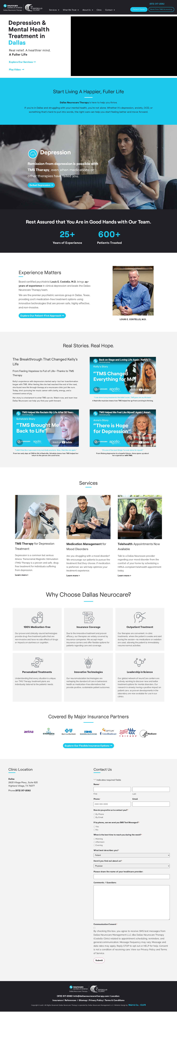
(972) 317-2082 (23, 790)
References (71, 1000)
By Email (99, 817)
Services (53, 10)
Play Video (15, 69)
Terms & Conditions (114, 1000)
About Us (86, 10)
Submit (99, 960)
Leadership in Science (140, 672)
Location (115, 996)
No (97, 830)
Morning (99, 839)
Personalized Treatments (37, 672)
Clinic (99, 10)
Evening (99, 845)
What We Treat (69, 10)
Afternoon (100, 842)
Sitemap (83, 1000)
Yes (97, 827)
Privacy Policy (96, 1000)
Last (134, 794)
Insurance (57, 1000)
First (95, 794)
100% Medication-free (37, 627)
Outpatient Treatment (140, 627)
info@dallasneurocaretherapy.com (91, 996)
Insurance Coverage (88, 627)
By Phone (100, 814)
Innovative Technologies (88, 672)
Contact (108, 10)
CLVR (143, 1005)
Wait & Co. (133, 1005)
